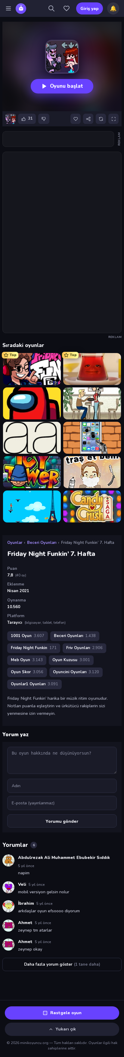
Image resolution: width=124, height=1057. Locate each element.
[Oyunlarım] (66, 8)
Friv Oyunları (84, 648)
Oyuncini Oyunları (76, 672)
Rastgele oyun (66, 1013)
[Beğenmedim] (43, 119)
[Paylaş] (88, 119)
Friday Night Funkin (34, 648)
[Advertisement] (58, 139)
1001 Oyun (27, 636)
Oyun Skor (27, 672)
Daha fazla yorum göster (62, 964)
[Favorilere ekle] (75, 119)
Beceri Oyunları (41, 542)
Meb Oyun (27, 660)
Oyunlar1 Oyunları (34, 684)
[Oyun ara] (51, 8)
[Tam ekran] (113, 119)
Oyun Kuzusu (71, 660)
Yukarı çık (66, 1029)
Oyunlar (14, 542)
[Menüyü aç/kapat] (8, 8)
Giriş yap (89, 8)
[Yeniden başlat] (101, 119)
